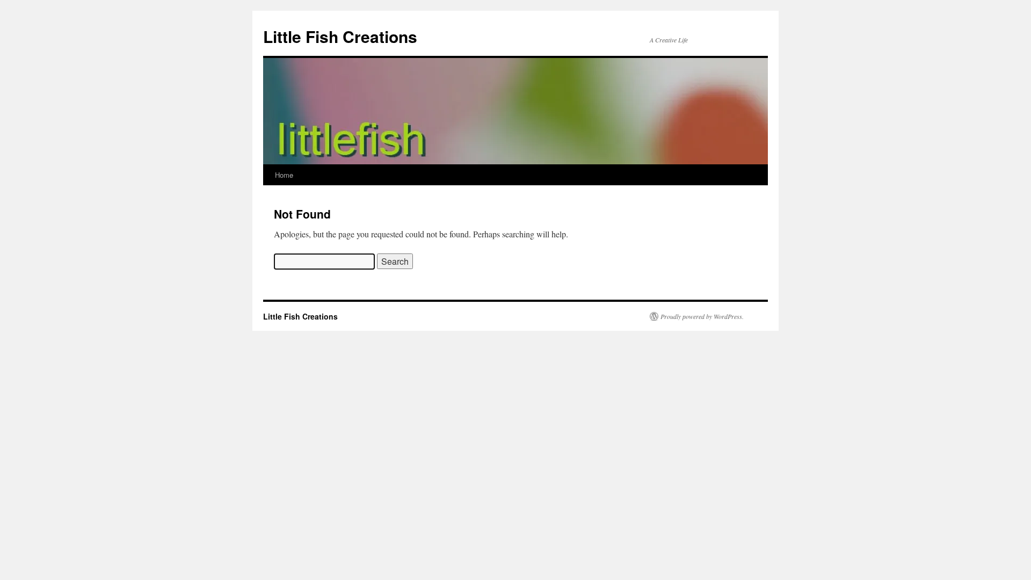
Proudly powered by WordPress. (702, 316)
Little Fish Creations (340, 36)
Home (284, 175)
